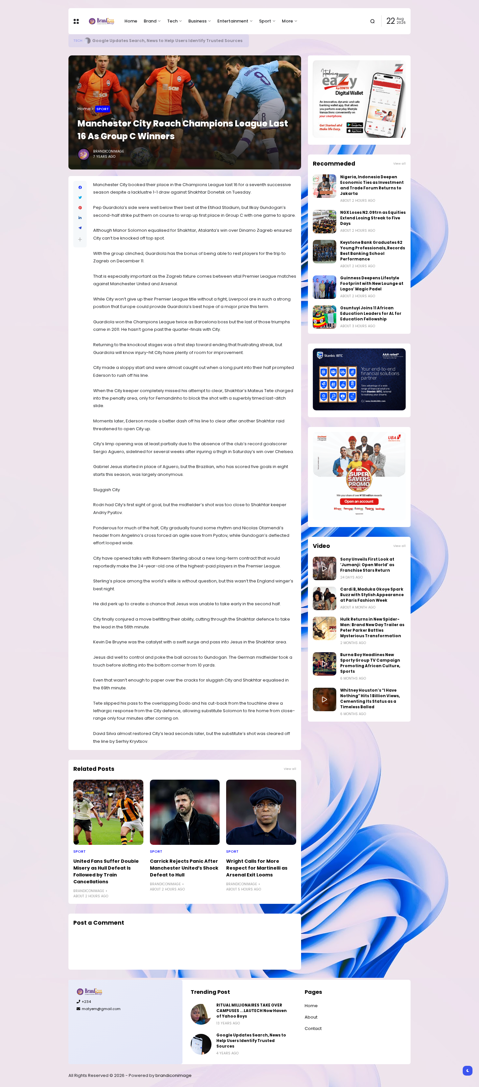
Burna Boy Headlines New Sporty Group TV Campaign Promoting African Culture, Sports (370, 663)
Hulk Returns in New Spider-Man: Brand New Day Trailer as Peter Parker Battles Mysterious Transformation (372, 628)
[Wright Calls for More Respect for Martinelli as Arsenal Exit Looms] (261, 812)
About (311, 1017)
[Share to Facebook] (80, 187)
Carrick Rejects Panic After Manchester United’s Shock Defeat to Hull (184, 868)
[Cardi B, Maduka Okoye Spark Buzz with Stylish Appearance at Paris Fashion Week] (324, 598)
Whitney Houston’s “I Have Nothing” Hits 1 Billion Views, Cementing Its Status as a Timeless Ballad (370, 699)
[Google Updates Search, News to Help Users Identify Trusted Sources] (87, 40)
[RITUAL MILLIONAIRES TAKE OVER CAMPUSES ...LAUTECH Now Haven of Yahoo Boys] (201, 1014)
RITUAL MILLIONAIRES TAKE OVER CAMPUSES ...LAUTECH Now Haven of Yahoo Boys (251, 1011)
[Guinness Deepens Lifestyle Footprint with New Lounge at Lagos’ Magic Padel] (324, 287)
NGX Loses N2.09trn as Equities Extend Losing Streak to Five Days (373, 218)
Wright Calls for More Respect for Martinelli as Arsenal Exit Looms (256, 868)
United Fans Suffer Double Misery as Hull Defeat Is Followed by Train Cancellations (106, 871)
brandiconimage (173, 1075)
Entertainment (232, 21)
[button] (80, 239)
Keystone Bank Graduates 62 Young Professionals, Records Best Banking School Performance (372, 251)
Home (130, 21)
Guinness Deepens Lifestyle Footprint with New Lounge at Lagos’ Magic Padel (371, 283)
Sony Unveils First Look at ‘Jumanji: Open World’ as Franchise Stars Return (367, 565)
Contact (313, 1028)
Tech (172, 21)
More (287, 21)
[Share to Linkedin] (80, 218)
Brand (150, 21)
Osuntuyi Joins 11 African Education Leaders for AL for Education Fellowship (370, 313)
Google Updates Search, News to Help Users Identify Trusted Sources (167, 40)
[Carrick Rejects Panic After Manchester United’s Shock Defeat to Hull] (185, 812)
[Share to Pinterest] (80, 208)
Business (197, 21)
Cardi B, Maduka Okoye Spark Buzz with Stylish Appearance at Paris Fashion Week (372, 595)
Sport (265, 21)
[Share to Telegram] (80, 228)
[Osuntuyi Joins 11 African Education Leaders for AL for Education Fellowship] (324, 317)
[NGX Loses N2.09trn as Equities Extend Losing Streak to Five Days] (324, 221)
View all (290, 769)
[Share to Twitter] (80, 197)
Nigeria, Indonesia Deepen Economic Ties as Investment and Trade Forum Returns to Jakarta (372, 185)
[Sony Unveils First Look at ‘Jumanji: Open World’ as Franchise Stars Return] (324, 568)
